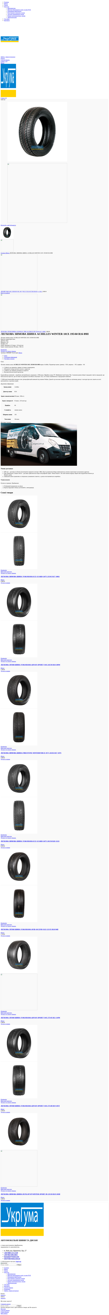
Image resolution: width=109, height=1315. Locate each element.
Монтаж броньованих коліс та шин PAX (19, 9)
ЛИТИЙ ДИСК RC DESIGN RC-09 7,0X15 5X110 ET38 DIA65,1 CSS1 (21, 291)
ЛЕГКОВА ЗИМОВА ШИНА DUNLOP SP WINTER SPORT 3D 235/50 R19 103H (30, 1194)
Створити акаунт (6, 1304)
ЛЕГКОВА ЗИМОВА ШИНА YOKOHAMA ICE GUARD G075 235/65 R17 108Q (30, 576)
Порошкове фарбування (14, 11)
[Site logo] (10, 55)
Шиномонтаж (11, 8)
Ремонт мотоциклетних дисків (16, 16)
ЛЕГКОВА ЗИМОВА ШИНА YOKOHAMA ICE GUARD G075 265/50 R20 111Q (30, 841)
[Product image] (19, 568)
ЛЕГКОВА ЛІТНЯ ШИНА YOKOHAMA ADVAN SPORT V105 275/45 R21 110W (30, 1018)
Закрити (3, 1295)
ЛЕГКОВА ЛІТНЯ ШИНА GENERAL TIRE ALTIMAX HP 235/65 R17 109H (23, 331)
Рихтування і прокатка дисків (16, 13)
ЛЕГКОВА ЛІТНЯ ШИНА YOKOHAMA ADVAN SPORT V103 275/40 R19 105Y (30, 1106)
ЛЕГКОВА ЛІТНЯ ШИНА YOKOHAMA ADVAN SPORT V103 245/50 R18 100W (30, 665)
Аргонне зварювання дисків (15, 14)
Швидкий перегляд (6, 571)
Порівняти (7, 1289)
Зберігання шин (12, 17)
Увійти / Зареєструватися (11, 1290)
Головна (3, 253)
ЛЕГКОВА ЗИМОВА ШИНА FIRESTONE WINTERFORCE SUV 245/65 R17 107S (31, 753)
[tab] (56, 356)
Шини (8, 253)
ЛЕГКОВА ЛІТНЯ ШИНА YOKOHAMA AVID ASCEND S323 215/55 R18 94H (29, 929)
